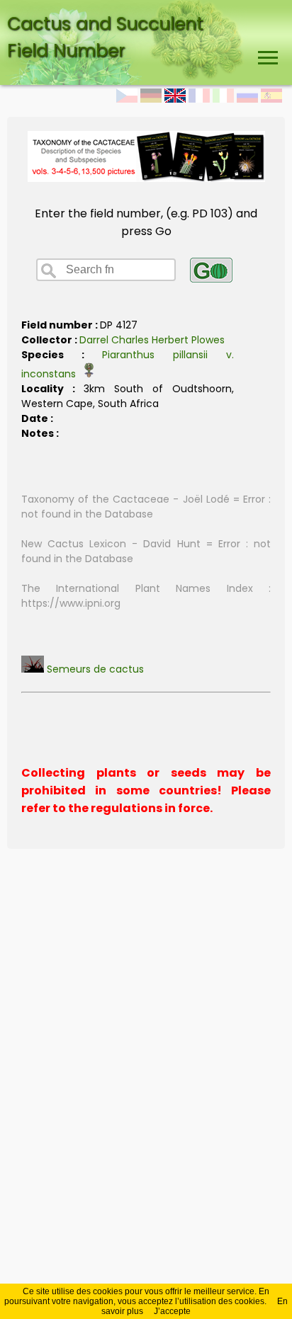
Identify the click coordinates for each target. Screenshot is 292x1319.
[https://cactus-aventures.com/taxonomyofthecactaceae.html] (146, 178)
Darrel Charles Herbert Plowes (152, 340)
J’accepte (172, 1311)
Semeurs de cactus (94, 669)
